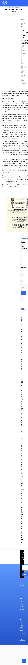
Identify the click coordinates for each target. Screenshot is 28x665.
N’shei (19, 15)
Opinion (11, 15)
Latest (2, 15)
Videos (21, 630)
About (21, 606)
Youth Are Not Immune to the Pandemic (22, 517)
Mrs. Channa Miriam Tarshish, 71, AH (22, 407)
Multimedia (22, 600)
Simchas (22, 608)
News (6, 15)
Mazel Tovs (24, 15)
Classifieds (22, 633)
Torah (15, 15)
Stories (21, 632)
